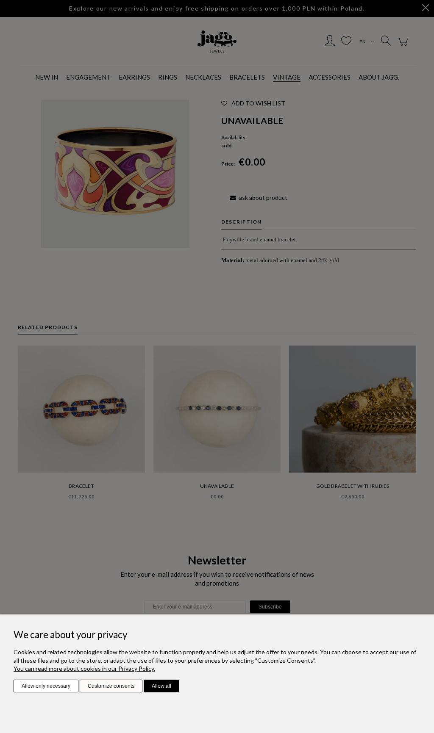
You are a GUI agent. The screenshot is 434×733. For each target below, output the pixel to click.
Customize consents (111, 686)
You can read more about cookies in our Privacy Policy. (84, 668)
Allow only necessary (46, 686)
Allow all (161, 686)
